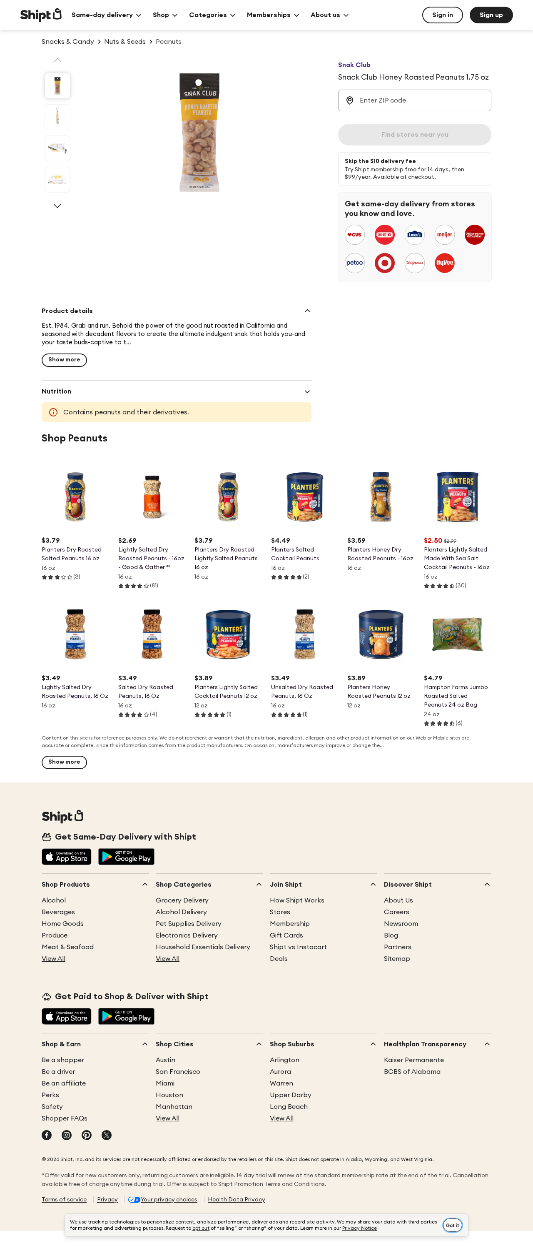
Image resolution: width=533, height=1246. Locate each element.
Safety (52, 1106)
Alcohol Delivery (181, 912)
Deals (279, 958)
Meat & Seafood (68, 947)
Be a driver (58, 1071)
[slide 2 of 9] (57, 117)
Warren (281, 1083)
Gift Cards (286, 935)
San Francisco (178, 1071)
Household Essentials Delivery (203, 947)
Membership (290, 923)
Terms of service (64, 1200)
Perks (50, 1095)
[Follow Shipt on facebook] (47, 1136)
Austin (165, 1060)
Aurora (280, 1071)
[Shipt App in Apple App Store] (67, 857)
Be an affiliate (64, 1083)
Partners (397, 947)
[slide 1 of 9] (57, 85)
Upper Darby (290, 1095)
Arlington (284, 1060)
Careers (396, 912)
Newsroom (401, 923)
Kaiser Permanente (414, 1060)
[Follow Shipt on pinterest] (87, 1136)
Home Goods (63, 923)
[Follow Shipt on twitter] (107, 1136)
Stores (280, 912)
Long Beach (289, 1106)
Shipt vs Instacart (298, 947)
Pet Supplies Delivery (189, 923)
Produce (54, 935)
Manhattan (174, 1106)
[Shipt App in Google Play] (126, 857)
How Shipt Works (297, 900)
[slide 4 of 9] (57, 179)
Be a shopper (63, 1060)
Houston (169, 1095)
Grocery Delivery (182, 900)
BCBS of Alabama (412, 1071)
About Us (398, 900)
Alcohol (54, 900)
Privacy (107, 1200)
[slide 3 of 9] (57, 148)
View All (53, 958)
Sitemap (397, 958)
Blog (391, 935)
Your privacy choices (169, 1200)
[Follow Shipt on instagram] (67, 1136)
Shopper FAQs (64, 1118)
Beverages (58, 912)
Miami (165, 1083)
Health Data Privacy (236, 1200)
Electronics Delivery (187, 935)
